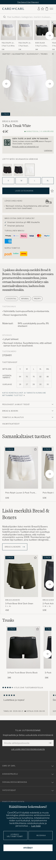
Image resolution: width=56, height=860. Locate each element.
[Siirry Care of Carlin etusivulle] (13, 9)
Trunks (44, 54)
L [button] (34, 181)
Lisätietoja (48, 150)
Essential (11, 299)
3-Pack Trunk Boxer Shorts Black (22, 672)
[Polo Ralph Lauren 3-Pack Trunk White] (21, 490)
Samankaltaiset (26, 436)
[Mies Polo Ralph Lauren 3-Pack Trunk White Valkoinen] (8, 30)
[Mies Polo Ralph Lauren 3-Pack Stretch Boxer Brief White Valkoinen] (25, 30)
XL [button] (48, 181)
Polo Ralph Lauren (8, 43)
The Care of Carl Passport (28, 2)
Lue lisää (36, 825)
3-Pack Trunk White (8, 46)
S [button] (8, 181)
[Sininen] (18, 170)
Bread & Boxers (10, 121)
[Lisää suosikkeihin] (35, 449)
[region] (28, 703)
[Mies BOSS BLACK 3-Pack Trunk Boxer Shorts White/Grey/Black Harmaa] (42, 30)
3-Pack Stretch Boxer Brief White (24, 46)
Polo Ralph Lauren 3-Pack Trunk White (20, 492)
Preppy (37, 299)
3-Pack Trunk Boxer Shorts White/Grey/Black (41, 46)
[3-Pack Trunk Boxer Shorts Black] (23, 670)
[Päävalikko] (51, 8)
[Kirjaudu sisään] (39, 8)
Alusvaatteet (18, 54)
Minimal (25, 299)
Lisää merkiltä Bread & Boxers (25, 514)
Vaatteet (6, 54)
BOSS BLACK (40, 43)
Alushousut (33, 54)
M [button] (21, 181)
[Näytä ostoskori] (47, 9)
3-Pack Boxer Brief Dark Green (19, 603)
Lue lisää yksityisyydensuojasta (28, 749)
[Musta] (7, 170)
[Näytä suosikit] (42, 8)
